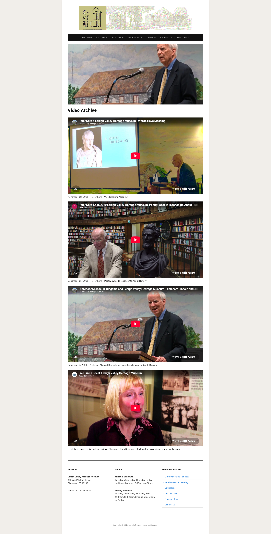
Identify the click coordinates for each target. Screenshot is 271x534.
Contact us (170, 504)
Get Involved (171, 493)
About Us (182, 37)
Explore (116, 37)
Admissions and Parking (176, 482)
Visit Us (100, 37)
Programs (134, 37)
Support (165, 37)
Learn (150, 37)
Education (170, 487)
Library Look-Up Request (177, 476)
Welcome (87, 37)
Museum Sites (171, 499)
